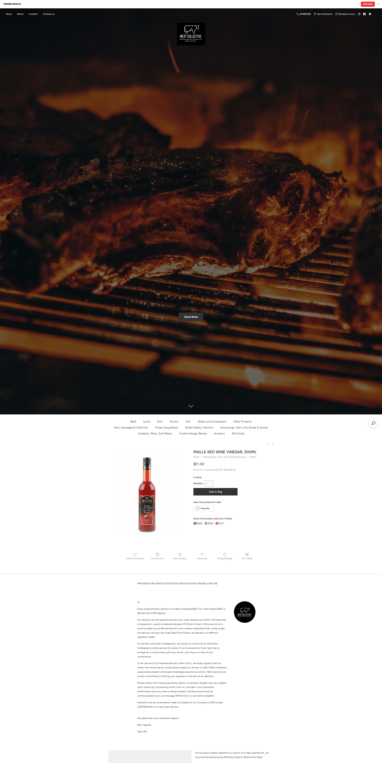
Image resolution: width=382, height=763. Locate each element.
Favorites (202, 558)
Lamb (146, 421)
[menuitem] (268, 444)
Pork (160, 421)
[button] (203, 508)
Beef (133, 421)
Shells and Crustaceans (212, 421)
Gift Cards (238, 433)
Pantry (253, 456)
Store (9, 14)
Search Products (135, 558)
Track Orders (180, 558)
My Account (157, 558)
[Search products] (373, 423)
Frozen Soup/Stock (166, 427)
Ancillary (219, 433)
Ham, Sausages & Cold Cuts (131, 427)
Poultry (174, 421)
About (20, 14)
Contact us (48, 14)
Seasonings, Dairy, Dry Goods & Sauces (244, 427)
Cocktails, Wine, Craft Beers (155, 433)
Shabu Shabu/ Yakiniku (199, 427)
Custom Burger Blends (193, 433)
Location (33, 14)
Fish (188, 421)
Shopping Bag (224, 558)
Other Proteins (242, 421)
